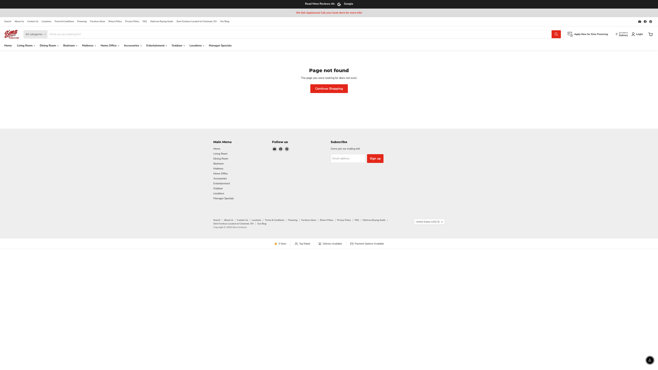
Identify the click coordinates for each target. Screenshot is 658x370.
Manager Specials (220, 45)
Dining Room (48, 45)
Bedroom (69, 45)
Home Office (109, 45)
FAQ (145, 21)
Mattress (88, 45)
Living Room (25, 45)
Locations (46, 21)
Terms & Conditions (64, 21)
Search (7, 21)
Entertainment (155, 45)
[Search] (556, 34)
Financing (82, 21)
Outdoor (177, 45)
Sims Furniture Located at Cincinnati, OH (196, 21)
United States (428, 221)
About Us (19, 21)
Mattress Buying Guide (161, 21)
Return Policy (115, 21)
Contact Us (32, 21)
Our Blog (224, 21)
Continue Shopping (329, 89)
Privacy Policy (132, 21)
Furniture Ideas (97, 21)
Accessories (132, 45)
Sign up (375, 158)
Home (8, 45)
